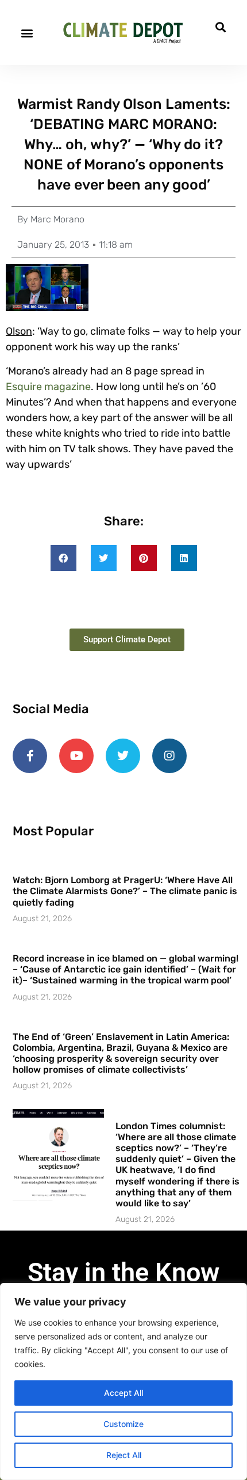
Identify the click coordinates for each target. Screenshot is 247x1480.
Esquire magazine (48, 386)
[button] (26, 32)
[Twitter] (123, 756)
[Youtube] (76, 756)
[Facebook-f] (30, 756)
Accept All (123, 1393)
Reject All (123, 1455)
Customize (123, 1424)
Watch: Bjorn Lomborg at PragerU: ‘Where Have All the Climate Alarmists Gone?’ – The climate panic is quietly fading (125, 891)
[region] (123, 1381)
